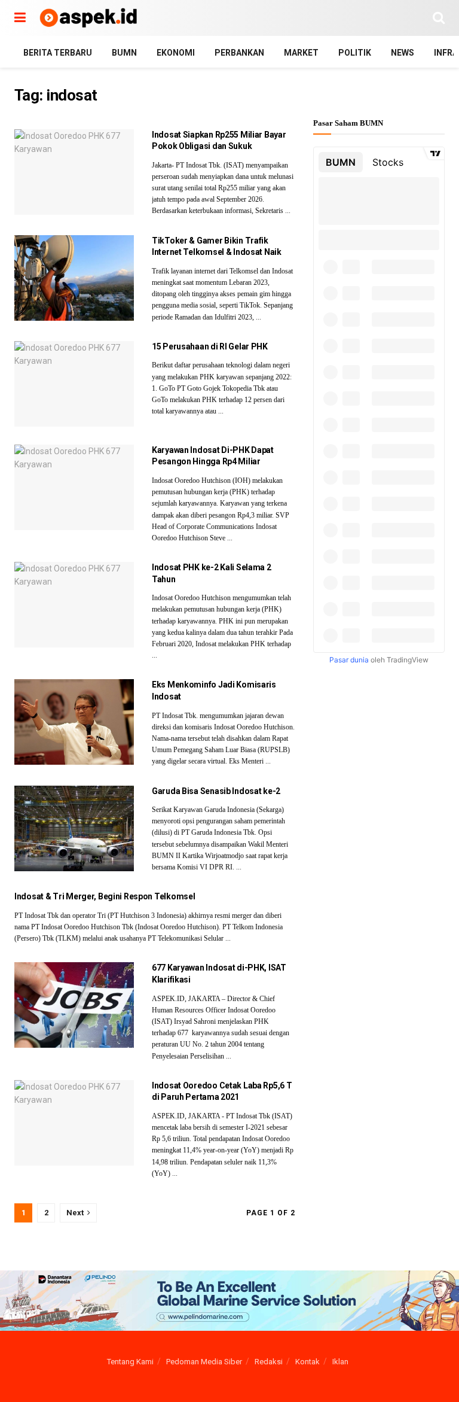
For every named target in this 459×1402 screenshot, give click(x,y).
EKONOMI (176, 52)
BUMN (124, 52)
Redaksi (269, 1361)
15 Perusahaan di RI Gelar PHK (210, 346)
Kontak (307, 1361)
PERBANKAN (239, 52)
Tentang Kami (130, 1361)
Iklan (340, 1361)
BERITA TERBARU (57, 52)
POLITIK (354, 52)
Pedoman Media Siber (204, 1361)
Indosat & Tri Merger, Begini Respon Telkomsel (104, 896)
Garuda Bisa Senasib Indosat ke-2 (216, 791)
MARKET (301, 52)
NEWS (402, 52)
